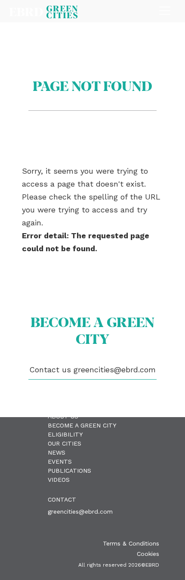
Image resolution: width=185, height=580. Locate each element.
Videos (59, 479)
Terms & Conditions (131, 543)
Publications (69, 470)
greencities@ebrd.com (80, 511)
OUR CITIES (64, 443)
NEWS (56, 452)
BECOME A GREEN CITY (82, 425)
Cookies (148, 553)
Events (60, 461)
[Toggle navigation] (165, 8)
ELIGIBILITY (65, 434)
